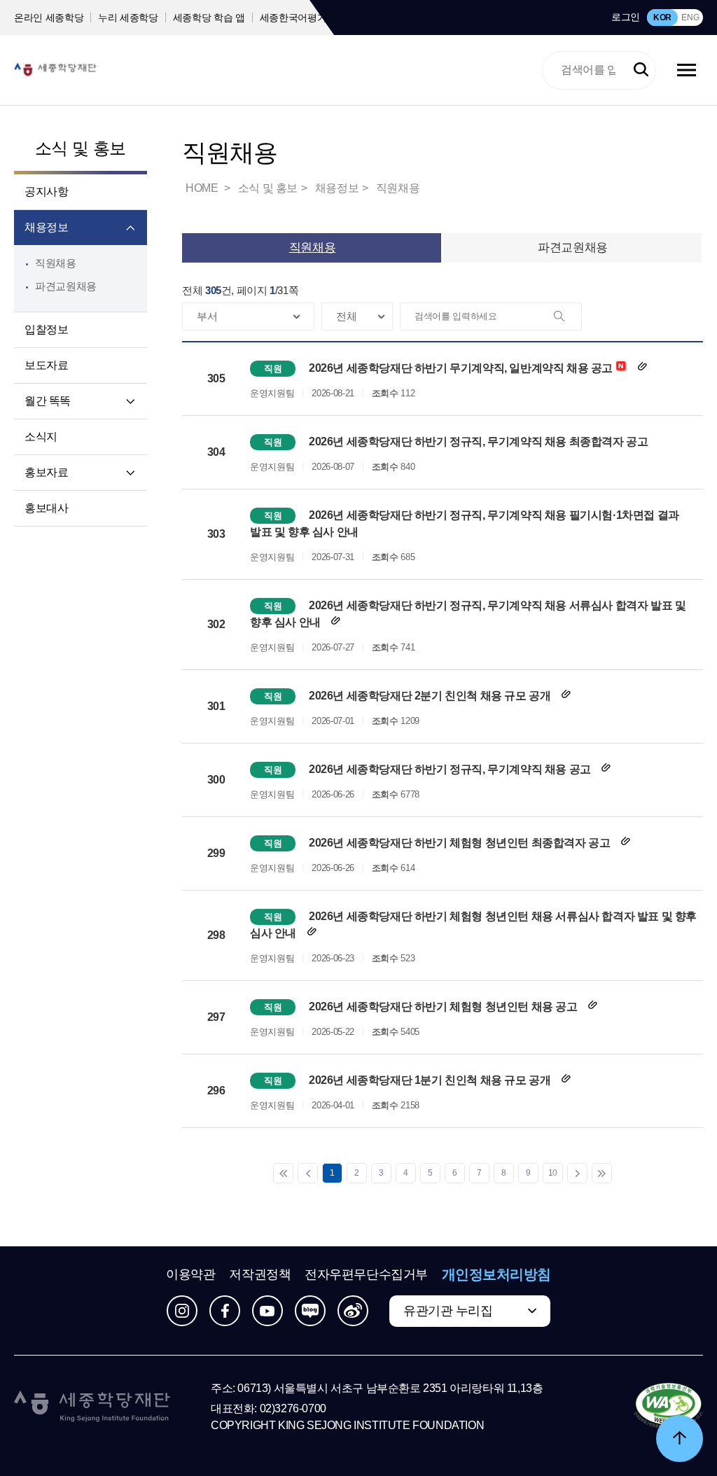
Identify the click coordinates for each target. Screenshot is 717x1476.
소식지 (41, 437)
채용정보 (46, 227)
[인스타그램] (182, 1310)
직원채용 (55, 263)
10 (552, 1173)
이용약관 (190, 1274)
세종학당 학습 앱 (209, 17)
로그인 (625, 16)
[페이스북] (224, 1310)
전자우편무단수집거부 (366, 1274)
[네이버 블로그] (310, 1310)
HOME (203, 188)
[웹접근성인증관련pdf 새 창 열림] (668, 1406)
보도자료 (46, 365)
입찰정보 (46, 329)
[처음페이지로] (283, 1173)
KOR (662, 17)
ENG (690, 17)
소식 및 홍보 (80, 148)
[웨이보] (352, 1310)
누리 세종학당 (128, 17)
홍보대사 (46, 508)
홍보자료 (46, 472)
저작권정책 (260, 1274)
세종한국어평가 (293, 17)
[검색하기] (641, 70)
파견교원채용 (66, 286)
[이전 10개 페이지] (308, 1173)
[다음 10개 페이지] (577, 1173)
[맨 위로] (679, 1438)
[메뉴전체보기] (686, 70)
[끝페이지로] (602, 1173)
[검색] (567, 317)
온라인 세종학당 (48, 17)
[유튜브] (267, 1310)
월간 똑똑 (48, 401)
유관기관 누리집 (447, 1311)
